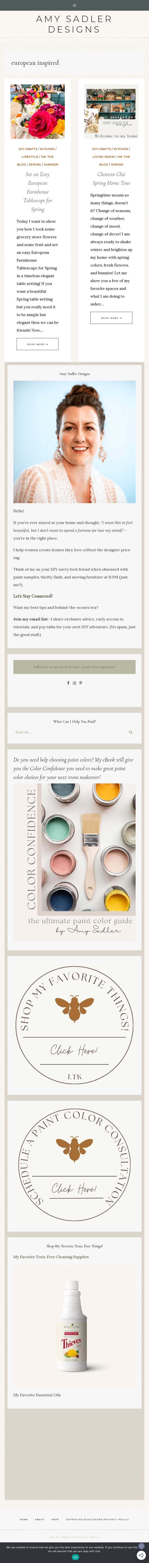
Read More (37, 344)
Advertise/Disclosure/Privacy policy (97, 1519)
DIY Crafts (28, 149)
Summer (51, 164)
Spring (35, 164)
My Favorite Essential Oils (37, 1394)
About (40, 1519)
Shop (55, 1519)
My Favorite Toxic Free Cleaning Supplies (51, 1256)
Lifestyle (30, 157)
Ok (75, 1557)
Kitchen (47, 149)
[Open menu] (74, 5)
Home (24, 1519)
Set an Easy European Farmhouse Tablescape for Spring (37, 192)
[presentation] (37, 111)
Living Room (104, 157)
